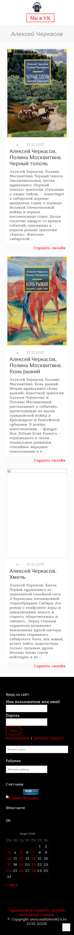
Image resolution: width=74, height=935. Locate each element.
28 (33, 870)
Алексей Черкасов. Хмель (33, 574)
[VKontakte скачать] (39, 930)
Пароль (13, 715)
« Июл (12, 885)
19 (21, 864)
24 (9, 870)
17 (9, 864)
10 (9, 858)
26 (21, 870)
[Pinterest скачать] (34, 930)
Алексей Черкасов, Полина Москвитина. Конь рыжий (36, 365)
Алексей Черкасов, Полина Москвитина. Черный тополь (36, 157)
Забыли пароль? (48, 738)
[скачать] (14, 793)
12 (21, 858)
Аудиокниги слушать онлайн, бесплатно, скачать (37, 912)
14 (34, 858)
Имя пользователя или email (33, 701)
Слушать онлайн (49, 248)
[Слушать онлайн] (37, 93)
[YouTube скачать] (30, 930)
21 (34, 864)
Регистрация (17, 738)
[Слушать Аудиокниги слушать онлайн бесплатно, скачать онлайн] (37, 7)
